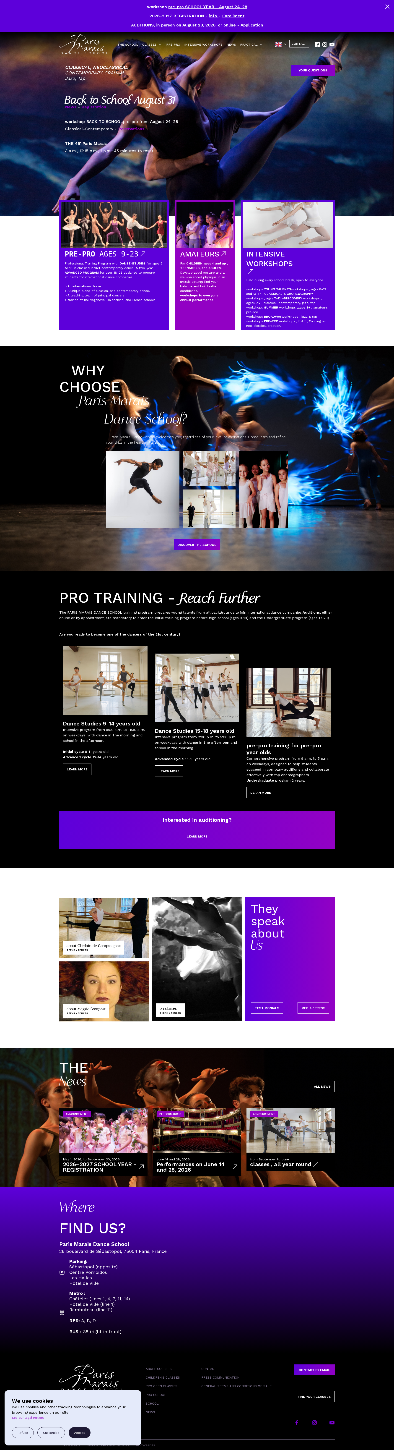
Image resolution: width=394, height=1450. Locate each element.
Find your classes (314, 1396)
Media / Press (313, 1008)
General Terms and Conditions (108, 1445)
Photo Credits (145, 1445)
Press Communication (220, 1377)
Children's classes (163, 1377)
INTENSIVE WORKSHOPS (203, 44)
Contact (208, 1369)
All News (322, 1086)
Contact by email (314, 1370)
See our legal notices (28, 1417)
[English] (282, 44)
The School (127, 44)
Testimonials (267, 1008)
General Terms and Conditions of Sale (236, 1386)
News (231, 44)
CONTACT (299, 43)
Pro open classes (161, 1386)
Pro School (156, 1395)
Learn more (77, 769)
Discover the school (197, 545)
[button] (152, 44)
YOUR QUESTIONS (313, 70)
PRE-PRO (173, 44)
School (152, 1403)
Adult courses (159, 1369)
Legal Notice (71, 1445)
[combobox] (282, 44)
